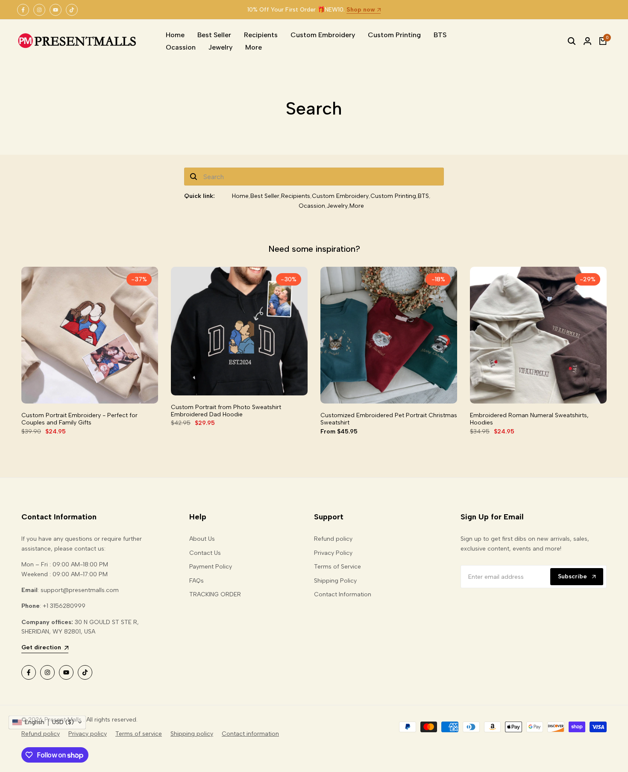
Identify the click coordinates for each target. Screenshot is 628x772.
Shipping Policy (335, 580)
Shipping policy (191, 733)
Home (240, 196)
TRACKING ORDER (215, 594)
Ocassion (312, 205)
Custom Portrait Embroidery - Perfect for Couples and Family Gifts (79, 419)
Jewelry (337, 205)
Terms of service (138, 733)
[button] (47, 722)
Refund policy (333, 538)
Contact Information (342, 594)
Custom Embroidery (340, 196)
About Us (202, 538)
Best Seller (264, 196)
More (356, 205)
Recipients (295, 196)
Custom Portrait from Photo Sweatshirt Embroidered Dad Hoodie (226, 411)
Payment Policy (210, 566)
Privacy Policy (333, 553)
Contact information (250, 733)
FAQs (196, 580)
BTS (423, 196)
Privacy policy (87, 733)
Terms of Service (337, 566)
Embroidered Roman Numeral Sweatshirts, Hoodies (529, 419)
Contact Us (205, 553)
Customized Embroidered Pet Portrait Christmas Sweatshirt (388, 419)
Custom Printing (393, 196)
